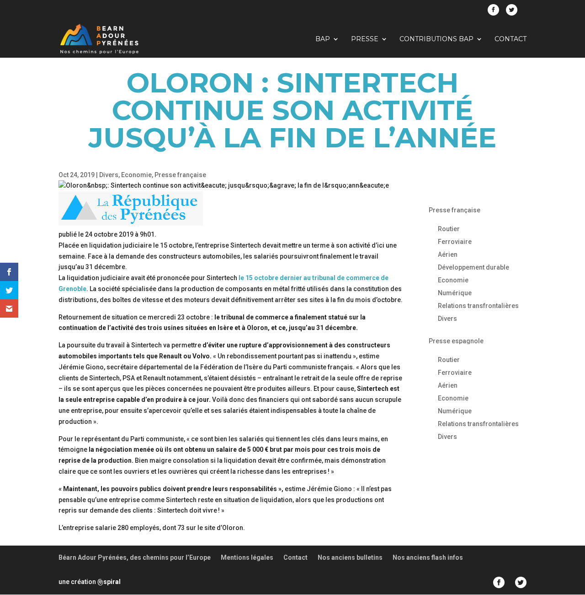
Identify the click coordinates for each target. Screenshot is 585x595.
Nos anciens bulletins (350, 557)
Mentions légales (247, 557)
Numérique (455, 293)
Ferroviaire (455, 241)
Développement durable (473, 267)
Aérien (447, 254)
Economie (136, 174)
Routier (449, 229)
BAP (322, 39)
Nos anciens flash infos (428, 557)
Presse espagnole (456, 341)
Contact (510, 39)
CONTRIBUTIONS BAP (436, 39)
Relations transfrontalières (478, 305)
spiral (109, 581)
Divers (108, 174)
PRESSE (364, 39)
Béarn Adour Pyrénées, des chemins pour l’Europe (134, 557)
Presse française (180, 174)
